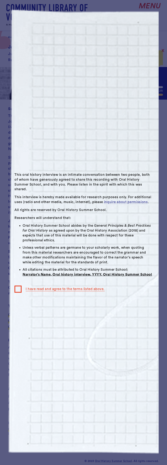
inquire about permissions (126, 202)
